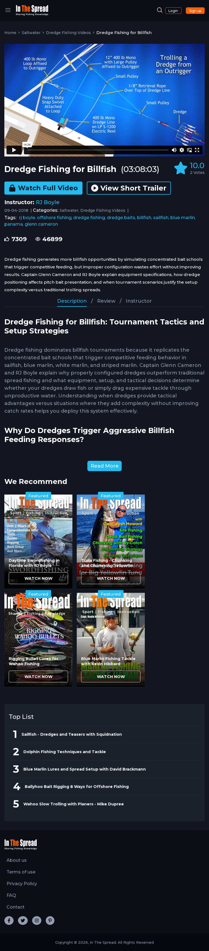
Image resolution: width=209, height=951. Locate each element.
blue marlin (182, 217)
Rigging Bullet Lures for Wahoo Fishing (33, 661)
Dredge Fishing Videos (68, 32)
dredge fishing (89, 217)
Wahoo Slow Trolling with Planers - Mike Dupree (73, 804)
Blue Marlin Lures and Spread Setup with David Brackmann (84, 769)
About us (17, 860)
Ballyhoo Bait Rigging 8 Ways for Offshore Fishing (77, 786)
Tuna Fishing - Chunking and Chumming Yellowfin (107, 563)
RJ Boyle (48, 202)
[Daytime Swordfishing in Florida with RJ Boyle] (38, 541)
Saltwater (31, 32)
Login (173, 11)
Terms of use (21, 872)
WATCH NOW (38, 578)
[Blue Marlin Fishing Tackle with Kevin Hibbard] (111, 640)
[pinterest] (50, 920)
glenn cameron (41, 224)
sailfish (160, 217)
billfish (144, 217)
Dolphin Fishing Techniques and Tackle (64, 751)
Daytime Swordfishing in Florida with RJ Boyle (34, 563)
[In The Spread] (32, 14)
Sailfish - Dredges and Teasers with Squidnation (71, 734)
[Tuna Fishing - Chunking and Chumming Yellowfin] (111, 541)
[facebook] (9, 920)
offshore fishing (54, 217)
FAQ (11, 895)
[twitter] (23, 920)
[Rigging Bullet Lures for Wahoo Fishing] (38, 640)
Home (10, 32)
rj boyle (27, 217)
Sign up (195, 11)
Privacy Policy (22, 883)
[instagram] (36, 920)
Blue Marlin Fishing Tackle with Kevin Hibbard (108, 661)
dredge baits (121, 217)
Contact (15, 907)
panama (13, 224)
